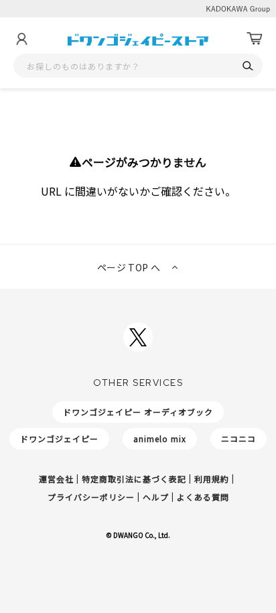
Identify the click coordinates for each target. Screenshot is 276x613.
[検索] (247, 66)
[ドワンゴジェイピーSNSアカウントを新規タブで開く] (138, 337)
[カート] (255, 39)
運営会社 (56, 478)
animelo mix (159, 438)
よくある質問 (203, 496)
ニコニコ (238, 438)
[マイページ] (21, 39)
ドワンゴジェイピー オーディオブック (138, 411)
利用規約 (211, 478)
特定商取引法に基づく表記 (134, 478)
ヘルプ (156, 496)
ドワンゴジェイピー (59, 438)
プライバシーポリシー (91, 496)
